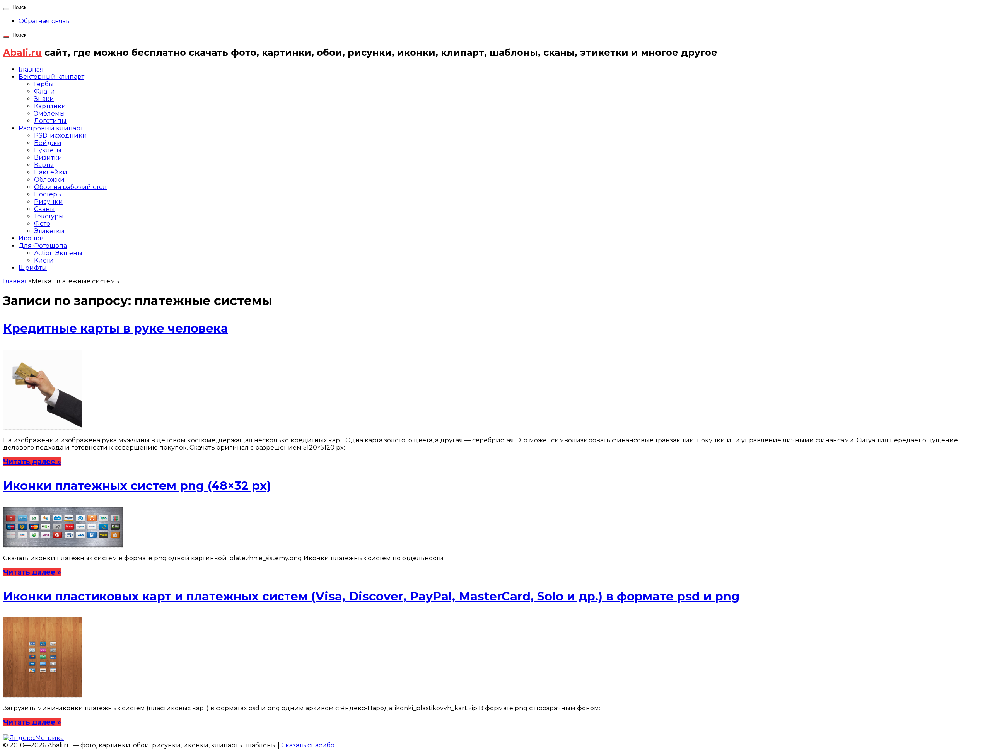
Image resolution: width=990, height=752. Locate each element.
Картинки (50, 106)
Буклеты (47, 150)
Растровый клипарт (51, 128)
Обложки (49, 179)
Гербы (44, 84)
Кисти (44, 260)
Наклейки (50, 172)
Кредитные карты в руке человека (115, 328)
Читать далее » (32, 461)
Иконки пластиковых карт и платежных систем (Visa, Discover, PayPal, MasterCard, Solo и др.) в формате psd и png (371, 596)
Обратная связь (44, 21)
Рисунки (48, 201)
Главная (31, 69)
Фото (42, 223)
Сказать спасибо (308, 745)
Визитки (48, 157)
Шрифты (33, 267)
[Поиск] (6, 9)
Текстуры (49, 216)
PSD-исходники (60, 135)
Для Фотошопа (43, 245)
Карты (44, 165)
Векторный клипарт (51, 76)
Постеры (48, 194)
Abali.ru (22, 52)
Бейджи (47, 143)
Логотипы (50, 120)
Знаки (44, 98)
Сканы (44, 209)
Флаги (44, 91)
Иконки (31, 238)
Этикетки (49, 231)
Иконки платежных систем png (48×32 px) (137, 486)
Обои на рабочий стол (70, 187)
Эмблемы (49, 113)
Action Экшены (58, 253)
